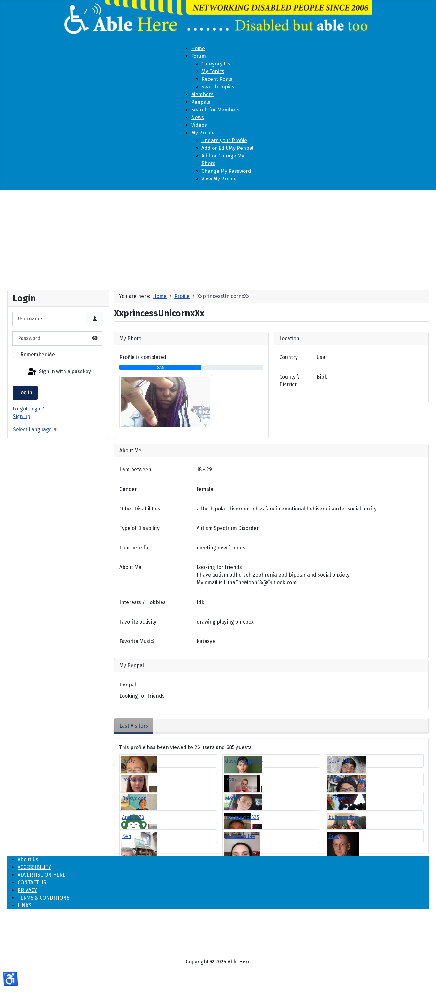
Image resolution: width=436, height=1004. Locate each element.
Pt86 (230, 780)
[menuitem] (198, 48)
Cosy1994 (339, 761)
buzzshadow (343, 817)
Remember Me (37, 354)
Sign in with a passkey (64, 372)
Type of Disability (139, 528)
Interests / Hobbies (142, 602)
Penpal (127, 685)
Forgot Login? (28, 409)
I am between (135, 469)
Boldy (335, 836)
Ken (126, 836)
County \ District (289, 380)
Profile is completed (142, 357)
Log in (25, 392)
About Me (130, 567)
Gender (128, 489)
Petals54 (132, 780)
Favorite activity (137, 622)
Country (288, 357)
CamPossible (240, 836)
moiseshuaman (346, 780)
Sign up (21, 416)
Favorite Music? (137, 641)
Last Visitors (133, 726)
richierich (339, 798)
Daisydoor (134, 798)
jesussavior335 (242, 817)
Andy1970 (133, 817)
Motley (233, 798)
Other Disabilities (139, 509)
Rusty (128, 761)
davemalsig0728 (244, 761)
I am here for (134, 548)
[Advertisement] (218, 237)
